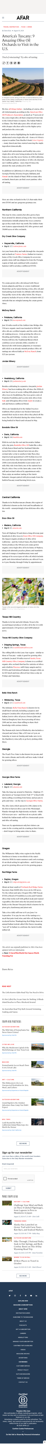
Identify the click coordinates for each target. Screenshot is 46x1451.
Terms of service (23, 1378)
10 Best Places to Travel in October (26, 1262)
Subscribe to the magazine (23, 1317)
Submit (9, 1188)
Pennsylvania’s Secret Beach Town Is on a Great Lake (15, 1066)
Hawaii (5, 176)
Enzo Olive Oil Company (33, 536)
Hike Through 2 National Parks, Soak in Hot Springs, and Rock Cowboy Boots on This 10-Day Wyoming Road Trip (29, 1245)
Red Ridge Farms (36, 887)
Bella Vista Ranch (20, 708)
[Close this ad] (44, 1442)
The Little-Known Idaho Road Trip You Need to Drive (23, 992)
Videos (23, 1349)
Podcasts (23, 1325)
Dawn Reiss (7, 969)
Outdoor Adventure (10, 1027)
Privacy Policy (23, 1370)
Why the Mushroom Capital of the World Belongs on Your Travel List (15, 1048)
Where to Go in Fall (22, 1257)
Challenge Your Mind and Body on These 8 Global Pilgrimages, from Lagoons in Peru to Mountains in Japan (28, 1209)
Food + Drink (26, 27)
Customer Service (23, 1366)
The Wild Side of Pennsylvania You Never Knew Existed (15, 1031)
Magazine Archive (23, 1354)
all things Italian (15, 109)
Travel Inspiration (11, 27)
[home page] (23, 18)
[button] (23, 1429)
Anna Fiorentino (37, 1253)
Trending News (20, 1221)
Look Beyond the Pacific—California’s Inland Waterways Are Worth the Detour (15, 1124)
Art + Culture (8, 1079)
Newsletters (23, 1337)
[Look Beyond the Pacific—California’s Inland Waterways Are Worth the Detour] (37, 1121)
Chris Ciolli (35, 1216)
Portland (24, 887)
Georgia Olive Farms (34, 800)
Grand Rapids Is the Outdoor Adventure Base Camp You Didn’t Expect (15, 1105)
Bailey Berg (36, 1233)
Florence (16, 667)
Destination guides (23, 1313)
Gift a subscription (23, 1329)
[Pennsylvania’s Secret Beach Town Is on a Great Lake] (37, 1064)
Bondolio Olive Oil (21, 445)
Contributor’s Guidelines (23, 1345)
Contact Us (23, 1382)
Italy (4, 400)
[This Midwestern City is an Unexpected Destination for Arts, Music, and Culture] (37, 1082)
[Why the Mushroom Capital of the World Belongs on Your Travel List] (37, 1046)
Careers (23, 1333)
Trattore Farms (21, 254)
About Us (23, 1321)
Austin (32, 658)
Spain (30, 400)
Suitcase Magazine (23, 1374)
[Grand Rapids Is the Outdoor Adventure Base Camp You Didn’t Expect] (37, 1102)
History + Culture (22, 1201)
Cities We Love (8, 1044)
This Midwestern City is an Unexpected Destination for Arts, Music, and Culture (15, 1085)
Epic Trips (6, 1119)
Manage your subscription (23, 1341)
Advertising (23, 1358)
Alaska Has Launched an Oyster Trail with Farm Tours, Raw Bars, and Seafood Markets (28, 1227)
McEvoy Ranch (30, 351)
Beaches (5, 1062)
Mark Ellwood (36, 1267)
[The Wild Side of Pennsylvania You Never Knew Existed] (37, 1029)
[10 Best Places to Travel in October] (7, 1258)
